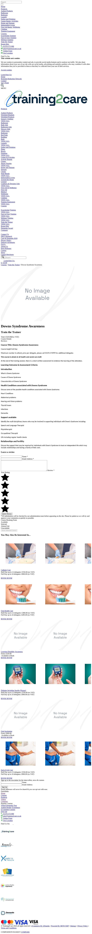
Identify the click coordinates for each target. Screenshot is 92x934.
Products (4, 9)
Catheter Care (6, 570)
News (3, 252)
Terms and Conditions (8, 928)
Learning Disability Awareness (12, 652)
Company (4, 230)
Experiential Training (8, 36)
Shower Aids (5, 129)
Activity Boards (6, 159)
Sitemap (73, 926)
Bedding (4, 137)
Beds (2, 139)
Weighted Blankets (7, 115)
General (4, 182)
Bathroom (4, 13)
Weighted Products (7, 117)
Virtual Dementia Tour (9, 805)
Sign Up (4, 787)
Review (51, 470)
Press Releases (6, 248)
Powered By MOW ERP (60, 926)
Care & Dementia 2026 (9, 238)
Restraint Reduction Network (11, 79)
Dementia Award (7, 228)
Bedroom (4, 15)
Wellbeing (4, 194)
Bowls (3, 151)
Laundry (4, 17)
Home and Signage (7, 23)
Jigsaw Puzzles (6, 163)
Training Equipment (8, 31)
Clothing (4, 29)
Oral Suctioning (6, 731)
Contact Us (5, 234)
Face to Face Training (8, 38)
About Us (4, 246)
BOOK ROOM (6, 578)
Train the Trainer (7, 42)
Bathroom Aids (6, 127)
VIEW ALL (5, 121)
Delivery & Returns (8, 242)
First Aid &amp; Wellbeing (10, 27)
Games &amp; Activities (9, 21)
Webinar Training (7, 40)
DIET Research (6, 236)
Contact (3, 81)
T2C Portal (5, 83)
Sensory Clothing (7, 119)
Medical (4, 192)
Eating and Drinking (8, 19)
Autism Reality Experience (10, 807)
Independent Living (8, 25)
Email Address (28, 459)
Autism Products (7, 11)
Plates (3, 149)
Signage (4, 169)
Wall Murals (5, 174)
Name (25, 456)
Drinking (4, 153)
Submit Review (7, 514)
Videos (3, 799)
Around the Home (7, 180)
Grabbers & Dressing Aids (10, 184)
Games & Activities (8, 157)
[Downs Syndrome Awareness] (37, 321)
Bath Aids (4, 125)
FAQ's (3, 244)
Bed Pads (4, 135)
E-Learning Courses (8, 810)
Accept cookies (6, 70)
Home (3, 7)
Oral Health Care (7, 611)
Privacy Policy (6, 240)
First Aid (4, 190)
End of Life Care (7, 770)
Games (3, 161)
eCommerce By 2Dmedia (40, 926)
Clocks (3, 172)
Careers (3, 250)
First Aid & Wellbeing (8, 188)
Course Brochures (7, 255)
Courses (4, 34)
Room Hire (5, 44)
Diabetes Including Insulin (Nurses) (13, 690)
